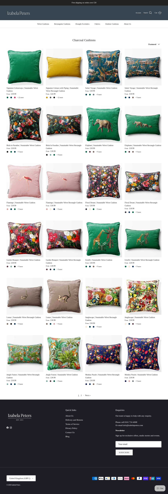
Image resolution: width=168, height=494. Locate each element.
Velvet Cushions (43, 24)
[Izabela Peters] (19, 12)
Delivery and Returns (74, 420)
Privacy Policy (71, 428)
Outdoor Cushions (112, 24)
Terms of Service (72, 424)
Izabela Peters (16, 485)
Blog (67, 436)
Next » (88, 395)
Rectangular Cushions (62, 24)
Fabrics (97, 24)
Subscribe (124, 452)
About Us (127, 24)
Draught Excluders (82, 24)
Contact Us (70, 432)
